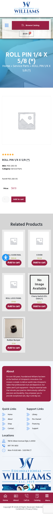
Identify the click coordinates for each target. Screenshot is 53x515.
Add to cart (18, 199)
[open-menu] (6, 25)
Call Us (26, 500)
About (16, 500)
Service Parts (21, 66)
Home (6, 66)
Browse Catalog (32, 25)
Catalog (37, 500)
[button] (5, 257)
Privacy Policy (31, 509)
